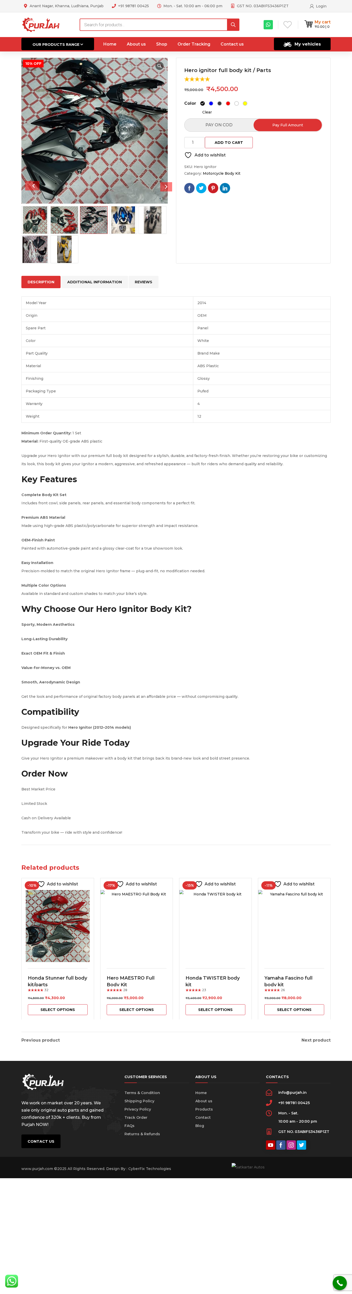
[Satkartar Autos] (41, 24)
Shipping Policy (139, 1101)
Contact (203, 1117)
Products (204, 1109)
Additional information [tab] (94, 282)
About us (203, 1101)
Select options (57, 1009)
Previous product (40, 1040)
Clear (207, 112)
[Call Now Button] (340, 1283)
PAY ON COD (218, 124)
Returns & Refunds (142, 1134)
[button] (159, 66)
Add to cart (229, 142)
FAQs (129, 1125)
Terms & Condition (142, 1092)
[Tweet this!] (201, 188)
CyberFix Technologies (149, 1168)
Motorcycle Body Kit (221, 173)
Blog (199, 1125)
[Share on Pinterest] (213, 188)
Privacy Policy (137, 1109)
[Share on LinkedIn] (225, 188)
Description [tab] (41, 282)
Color (190, 103)
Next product (316, 1040)
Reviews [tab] (143, 282)
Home (201, 1092)
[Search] (233, 25)
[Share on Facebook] (189, 188)
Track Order (135, 1117)
